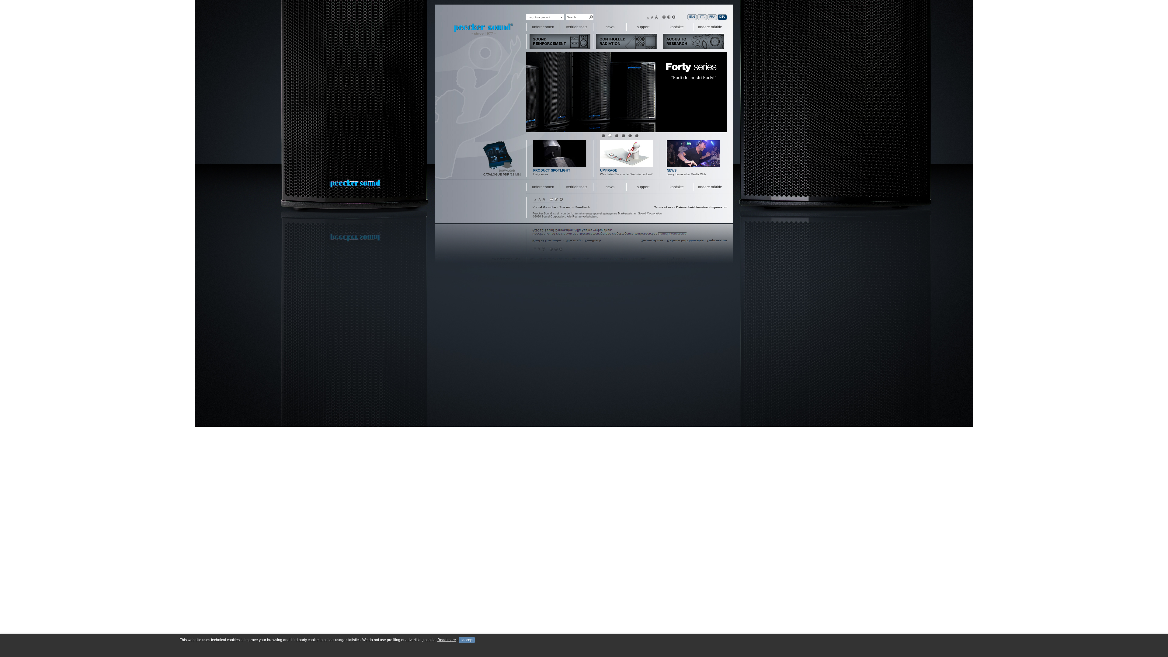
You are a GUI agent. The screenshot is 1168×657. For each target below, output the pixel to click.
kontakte (677, 187)
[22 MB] (499, 171)
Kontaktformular (544, 207)
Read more (446, 640)
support (643, 187)
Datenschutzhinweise (692, 207)
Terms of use (663, 207)
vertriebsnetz (576, 187)
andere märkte (710, 187)
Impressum (719, 207)
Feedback (582, 207)
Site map (565, 207)
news (610, 187)
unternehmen (543, 187)
